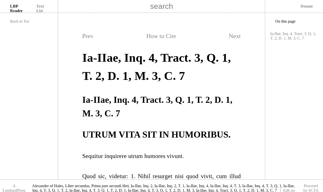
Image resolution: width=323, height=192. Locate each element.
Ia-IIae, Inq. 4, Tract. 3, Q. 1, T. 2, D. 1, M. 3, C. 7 (293, 35)
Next (235, 36)
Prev (87, 36)
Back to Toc (20, 21)
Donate (307, 6)
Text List (40, 8)
